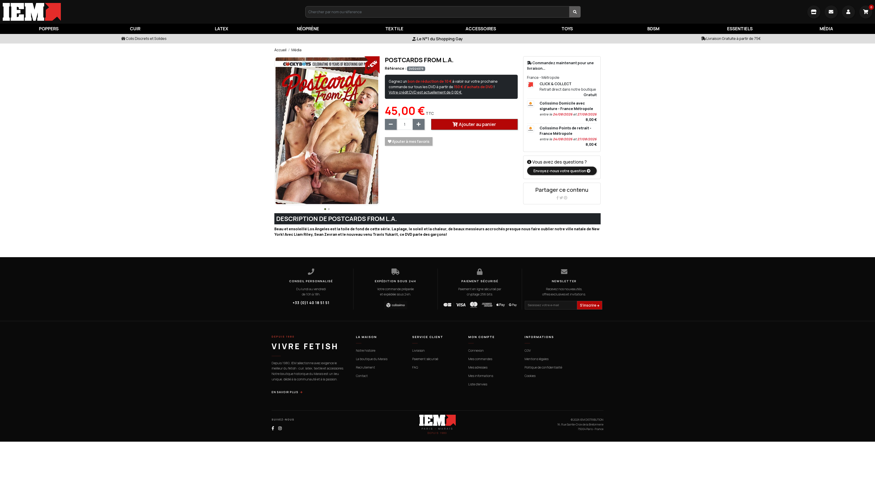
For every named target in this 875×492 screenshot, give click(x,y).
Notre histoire (365, 350)
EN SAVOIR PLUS (285, 392)
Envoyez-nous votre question (560, 170)
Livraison (418, 350)
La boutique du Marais (371, 359)
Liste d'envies (477, 384)
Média (296, 49)
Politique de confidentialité (543, 367)
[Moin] (391, 124)
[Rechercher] (575, 12)
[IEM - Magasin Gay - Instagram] (280, 428)
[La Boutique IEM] (813, 11)
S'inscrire (588, 305)
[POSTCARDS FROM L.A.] (326, 130)
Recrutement (365, 367)
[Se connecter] (848, 11)
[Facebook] (557, 197)
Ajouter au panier (477, 124)
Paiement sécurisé (425, 359)
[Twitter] (561, 197)
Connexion (476, 350)
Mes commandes (480, 359)
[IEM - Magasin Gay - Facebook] (273, 428)
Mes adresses (477, 367)
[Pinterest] (565, 197)
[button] (325, 209)
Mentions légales (536, 359)
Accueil (280, 49)
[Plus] (419, 124)
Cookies (530, 376)
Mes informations (480, 376)
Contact (362, 376)
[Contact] (831, 11)
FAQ (415, 367)
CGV (528, 350)
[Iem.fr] (146, 12)
